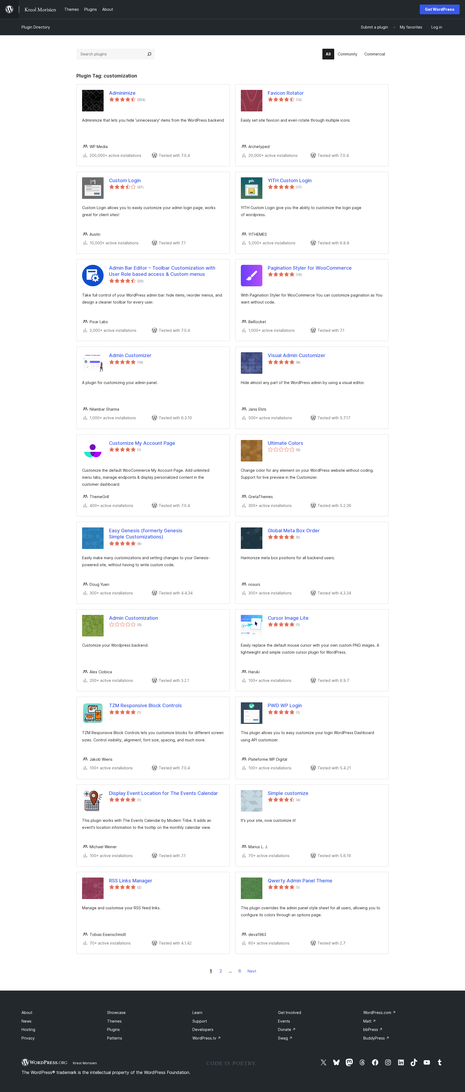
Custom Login (125, 180)
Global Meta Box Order (294, 530)
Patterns (114, 1038)
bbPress (373, 1029)
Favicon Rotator (286, 93)
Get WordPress (440, 9)
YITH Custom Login (290, 180)
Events (284, 1021)
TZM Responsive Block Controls (145, 705)
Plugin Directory (36, 27)
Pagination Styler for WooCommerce (310, 268)
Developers (202, 1029)
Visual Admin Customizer (296, 355)
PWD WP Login (285, 705)
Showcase (116, 1012)
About (27, 1012)
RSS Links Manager (130, 880)
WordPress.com (379, 1012)
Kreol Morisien (85, 1063)
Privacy (28, 1038)
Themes (114, 1021)
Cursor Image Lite (288, 618)
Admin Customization (133, 618)
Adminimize (122, 93)
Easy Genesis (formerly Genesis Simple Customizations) (145, 534)
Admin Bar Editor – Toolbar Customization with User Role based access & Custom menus (162, 271)
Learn (197, 1012)
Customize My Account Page (142, 443)
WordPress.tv (206, 1038)
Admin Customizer (130, 355)
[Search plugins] (149, 54)
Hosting (28, 1029)
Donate (287, 1029)
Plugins (113, 1029)
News (26, 1021)
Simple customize (288, 793)
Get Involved (289, 1012)
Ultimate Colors (285, 443)
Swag (285, 1038)
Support (199, 1021)
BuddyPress (376, 1038)
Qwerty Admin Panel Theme (300, 880)
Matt (369, 1021)
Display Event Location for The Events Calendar (163, 793)
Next (252, 971)
